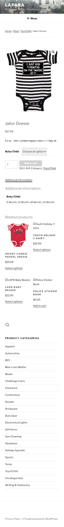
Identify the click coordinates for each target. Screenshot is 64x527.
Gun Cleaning (13, 436)
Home (8, 31)
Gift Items (11, 429)
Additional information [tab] (18, 180)
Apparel (10, 346)
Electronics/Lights (16, 422)
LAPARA (15, 5)
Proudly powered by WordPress (40, 518)
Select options (14, 268)
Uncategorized (14, 478)
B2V (7, 360)
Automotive (12, 353)
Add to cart (30, 163)
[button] (53, 52)
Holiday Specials (15, 450)
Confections (12, 394)
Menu (34, 18)
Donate (9, 401)
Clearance (11, 388)
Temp (8, 464)
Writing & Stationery (17, 485)
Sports (9, 457)
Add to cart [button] (39, 305)
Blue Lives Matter (15, 367)
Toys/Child (25, 31)
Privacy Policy (12, 518)
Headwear (11, 443)
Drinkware (11, 408)
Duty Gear (11, 415)
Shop (16, 31)
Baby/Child (12, 151)
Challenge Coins (15, 381)
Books (9, 374)
